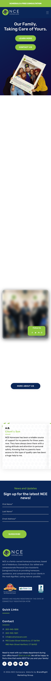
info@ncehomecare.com (16, 637)
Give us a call (24, 655)
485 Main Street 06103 (21, 644)
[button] (25, 3)
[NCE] (13, 12)
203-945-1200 (11, 629)
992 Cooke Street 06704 (22, 641)
